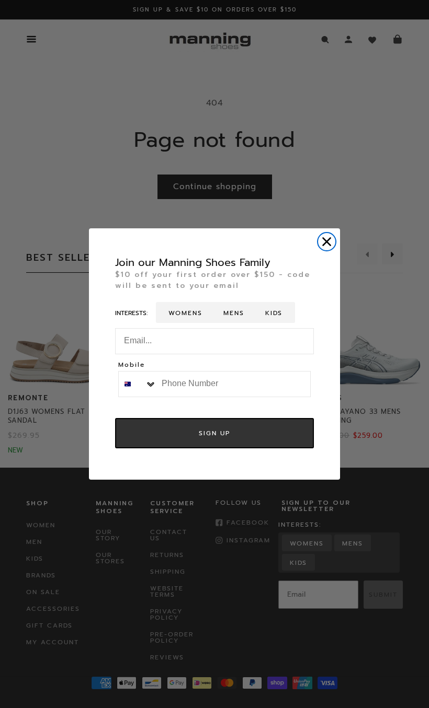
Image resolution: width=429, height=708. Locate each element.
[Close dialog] (327, 242)
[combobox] (137, 384)
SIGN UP (214, 433)
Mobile (131, 365)
